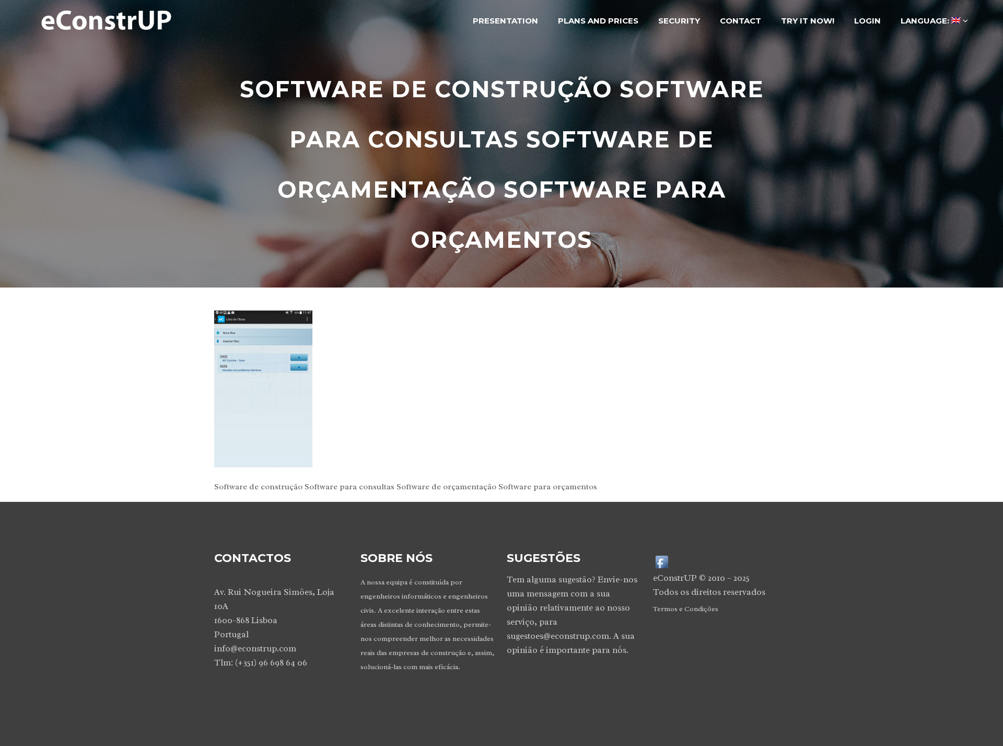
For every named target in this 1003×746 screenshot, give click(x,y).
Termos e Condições (685, 608)
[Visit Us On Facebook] (661, 561)
